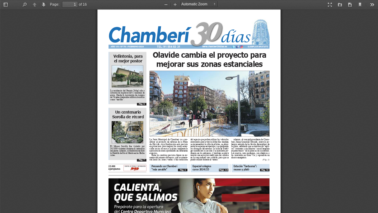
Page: (54, 4)
